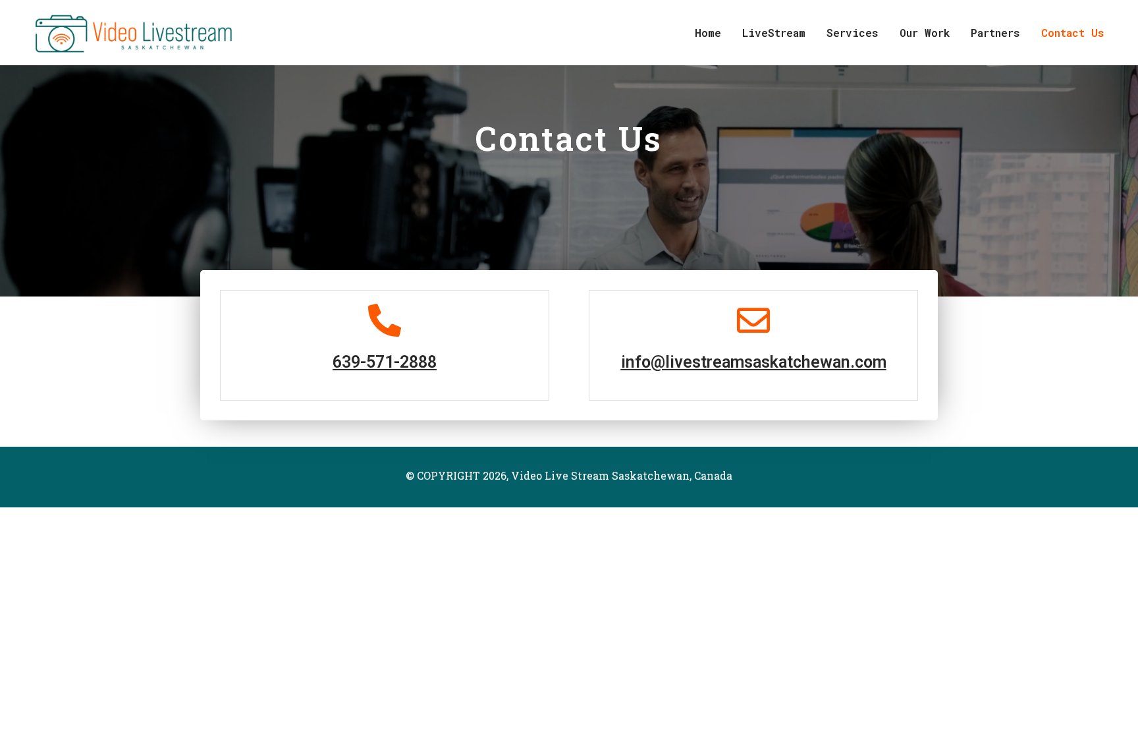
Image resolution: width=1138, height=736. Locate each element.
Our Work (925, 33)
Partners (995, 33)
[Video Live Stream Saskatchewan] (130, 31)
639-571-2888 (385, 362)
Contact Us (1072, 33)
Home (708, 33)
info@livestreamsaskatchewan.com (753, 362)
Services (852, 33)
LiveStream (773, 33)
